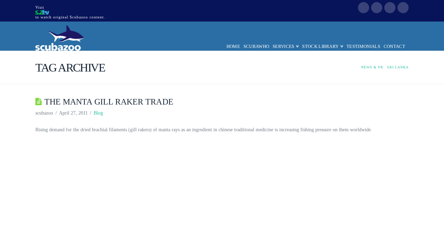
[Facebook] (363, 7)
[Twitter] (376, 7)
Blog (98, 113)
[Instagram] (403, 7)
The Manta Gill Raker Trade (108, 101)
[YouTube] (389, 7)
